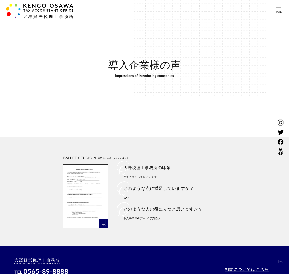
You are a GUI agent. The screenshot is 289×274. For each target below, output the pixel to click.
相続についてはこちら (247, 269)
